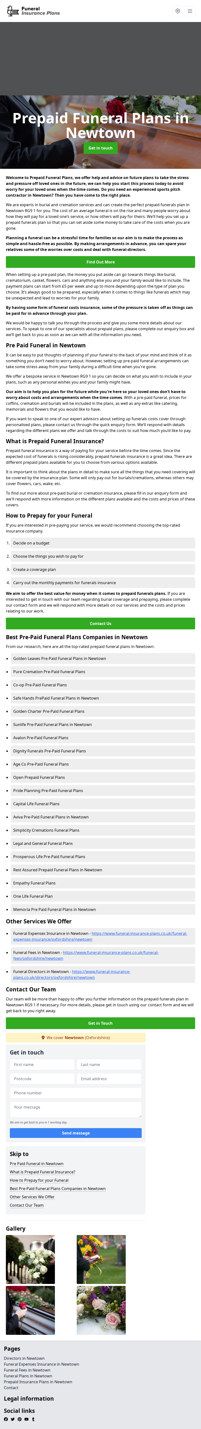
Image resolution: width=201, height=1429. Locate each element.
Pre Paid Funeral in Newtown (36, 1163)
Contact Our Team (27, 1205)
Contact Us (100, 623)
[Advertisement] (100, 58)
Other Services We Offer (32, 1197)
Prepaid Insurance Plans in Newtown (38, 1381)
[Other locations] (178, 11)
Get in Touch (100, 1023)
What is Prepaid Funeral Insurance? (42, 1172)
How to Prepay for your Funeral (39, 1180)
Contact (11, 1387)
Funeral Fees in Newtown (27, 1370)
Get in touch (100, 148)
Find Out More (101, 262)
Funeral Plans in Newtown (28, 1376)
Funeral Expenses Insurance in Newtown (41, 1364)
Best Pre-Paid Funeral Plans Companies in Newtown (58, 1188)
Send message (76, 1133)
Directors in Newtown (24, 1358)
